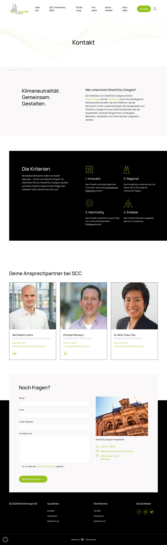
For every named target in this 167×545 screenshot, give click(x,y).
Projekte (94, 9)
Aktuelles (125, 9)
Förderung (79, 9)
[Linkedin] (14, 353)
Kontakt (50, 510)
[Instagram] (145, 512)
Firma (21, 409)
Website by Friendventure (83, 539)
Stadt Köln (112, 99)
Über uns (37, 9)
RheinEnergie (92, 99)
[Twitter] (151, 512)
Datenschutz (53, 521)
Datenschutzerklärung (46, 466)
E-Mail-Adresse (26, 421)
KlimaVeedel (108, 9)
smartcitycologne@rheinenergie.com (29, 346)
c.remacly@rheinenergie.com (76, 346)
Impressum (52, 516)
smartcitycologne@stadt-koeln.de (129, 346)
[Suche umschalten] (155, 9)
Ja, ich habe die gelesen (43, 466)
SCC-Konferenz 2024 (57, 9)
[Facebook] (139, 512)
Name (22, 398)
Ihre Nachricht (25, 433)
